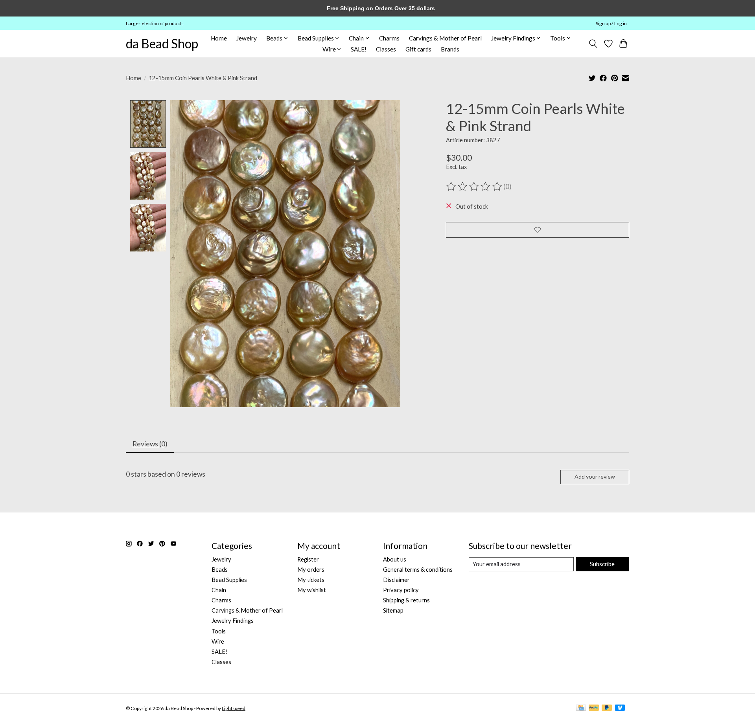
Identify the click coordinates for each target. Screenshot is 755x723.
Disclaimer (396, 579)
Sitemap (393, 610)
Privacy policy (401, 590)
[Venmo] (620, 708)
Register (308, 559)
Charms (389, 38)
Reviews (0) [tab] (150, 444)
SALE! (358, 49)
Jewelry (246, 38)
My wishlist (311, 590)
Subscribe (602, 564)
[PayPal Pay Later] (607, 708)
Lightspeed (233, 708)
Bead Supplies (229, 579)
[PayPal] (594, 708)
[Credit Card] (581, 708)
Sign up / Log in (611, 23)
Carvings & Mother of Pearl (445, 38)
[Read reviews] (474, 187)
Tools (219, 631)
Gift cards (418, 49)
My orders (310, 569)
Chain (219, 590)
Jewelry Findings (233, 620)
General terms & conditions (418, 569)
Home (219, 38)
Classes (386, 49)
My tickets (310, 579)
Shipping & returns (406, 600)
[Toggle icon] (593, 44)
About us (394, 559)
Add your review (595, 476)
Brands (450, 49)
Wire (218, 641)
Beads (220, 569)
